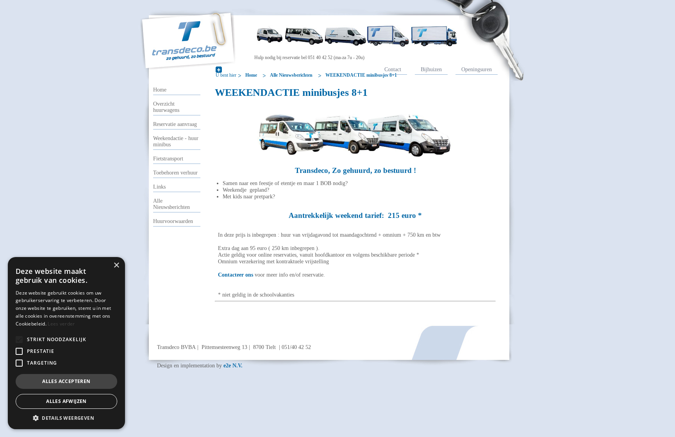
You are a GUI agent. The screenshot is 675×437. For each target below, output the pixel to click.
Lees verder (61, 323)
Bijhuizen (431, 69)
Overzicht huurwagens (166, 107)
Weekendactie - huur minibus (175, 141)
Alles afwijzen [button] (66, 401)
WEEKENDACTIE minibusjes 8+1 (361, 75)
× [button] (116, 265)
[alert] (66, 343)
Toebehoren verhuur (175, 173)
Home (251, 75)
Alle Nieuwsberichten (291, 75)
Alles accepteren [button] (66, 381)
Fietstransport (168, 159)
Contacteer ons (235, 275)
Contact (392, 69)
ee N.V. (233, 365)
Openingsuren (476, 69)
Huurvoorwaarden (173, 221)
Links (159, 187)
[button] (19, 339)
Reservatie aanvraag (175, 124)
